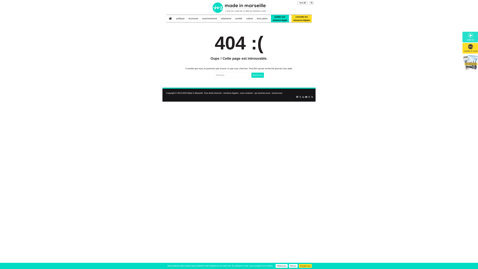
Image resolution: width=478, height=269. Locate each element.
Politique (180, 18)
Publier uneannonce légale (280, 18)
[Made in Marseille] (239, 7)
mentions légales (230, 93)
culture (249, 18)
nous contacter (246, 93)
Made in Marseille (195, 93)
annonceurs (277, 93)
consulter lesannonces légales (301, 18)
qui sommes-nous (262, 93)
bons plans (262, 18)
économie (193, 18)
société (238, 18)
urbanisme (226, 18)
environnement (209, 18)
